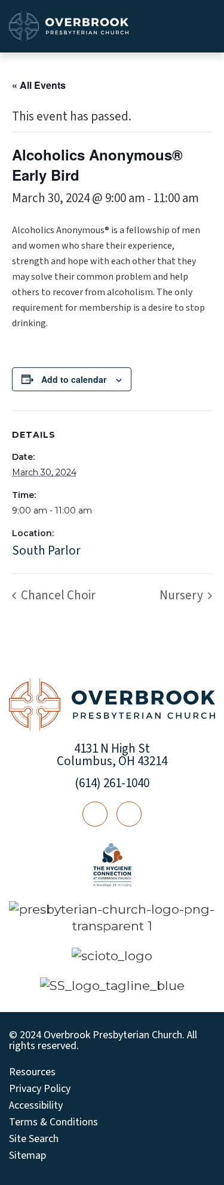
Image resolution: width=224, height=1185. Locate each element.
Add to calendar (73, 379)
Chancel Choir (57, 595)
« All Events (39, 85)
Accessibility (36, 1105)
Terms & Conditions (53, 1122)
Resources (32, 1072)
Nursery (182, 595)
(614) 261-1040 (112, 783)
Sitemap (27, 1155)
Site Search (34, 1139)
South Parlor (46, 550)
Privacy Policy (39, 1089)
